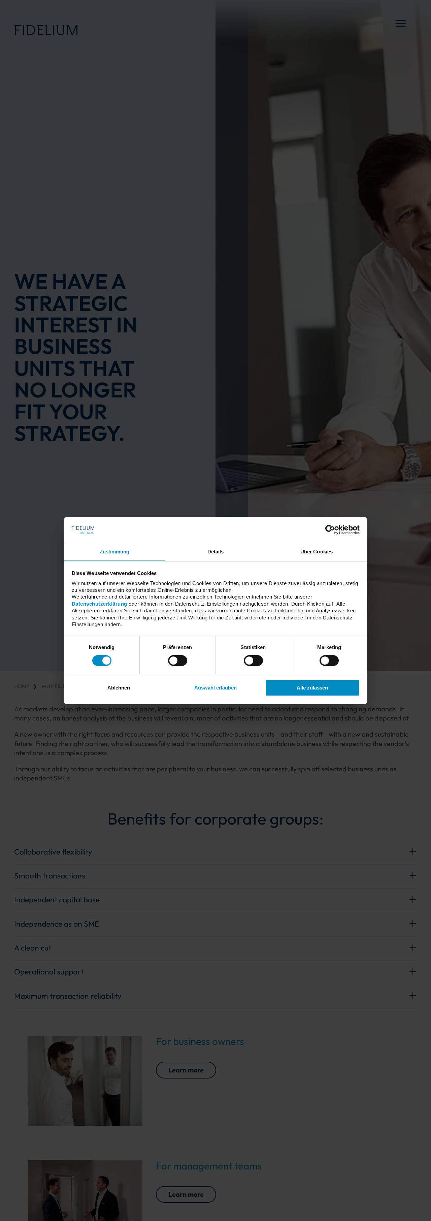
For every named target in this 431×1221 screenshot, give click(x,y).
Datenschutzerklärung (99, 603)
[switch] (177, 660)
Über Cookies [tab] (316, 551)
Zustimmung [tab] (115, 551)
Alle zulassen (312, 687)
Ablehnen (118, 687)
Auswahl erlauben (215, 687)
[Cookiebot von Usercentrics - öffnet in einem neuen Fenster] (330, 530)
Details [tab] (215, 551)
